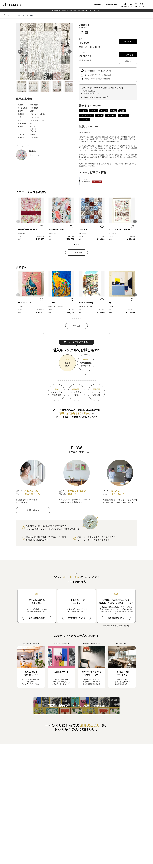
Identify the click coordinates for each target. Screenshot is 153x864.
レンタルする (128, 55)
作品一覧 (21, 15)
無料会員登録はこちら (116, 618)
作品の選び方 (33, 510)
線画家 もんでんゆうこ (55, 306)
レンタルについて (85, 60)
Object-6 (33, 15)
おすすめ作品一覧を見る (76, 618)
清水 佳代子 (34, 108)
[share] (86, 32)
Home (9, 15)
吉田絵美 (21, 306)
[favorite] (81, 32)
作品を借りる (111, 4)
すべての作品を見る (95, 10)
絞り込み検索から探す (37, 618)
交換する (128, 61)
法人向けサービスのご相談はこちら (93, 97)
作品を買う (98, 4)
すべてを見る (76, 252)
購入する (128, 41)
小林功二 (111, 306)
